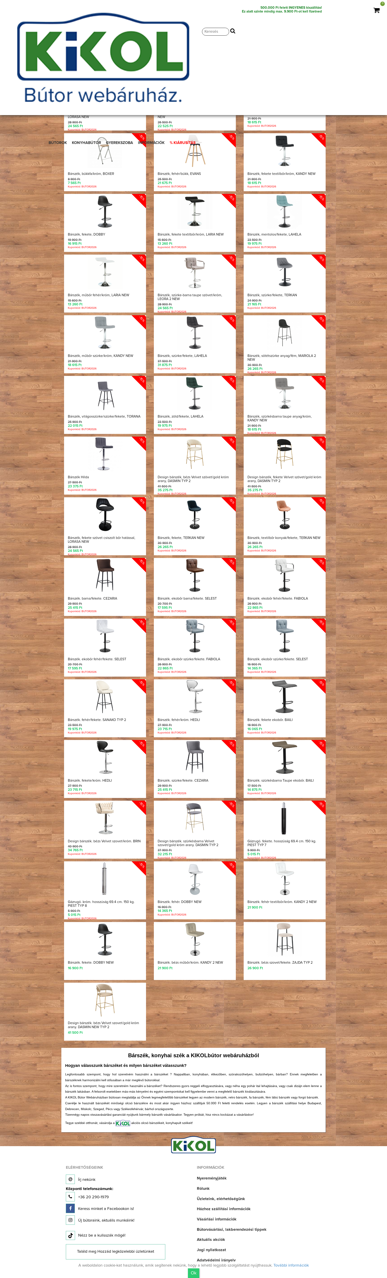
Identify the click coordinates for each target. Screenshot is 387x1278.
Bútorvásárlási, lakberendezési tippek (232, 1230)
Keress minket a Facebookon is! (105, 1209)
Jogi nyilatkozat (211, 1250)
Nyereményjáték (212, 1178)
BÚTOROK (58, 143)
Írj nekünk (86, 1180)
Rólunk (203, 1189)
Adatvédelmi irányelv (216, 1260)
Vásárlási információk (216, 1219)
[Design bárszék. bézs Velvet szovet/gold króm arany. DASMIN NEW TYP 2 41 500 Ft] (106, 985)
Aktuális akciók (211, 1240)
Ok (193, 1273)
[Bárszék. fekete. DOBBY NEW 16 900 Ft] (106, 925)
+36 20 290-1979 (89, 1193)
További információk (291, 1265)
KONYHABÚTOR (86, 143)
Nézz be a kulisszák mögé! (101, 1235)
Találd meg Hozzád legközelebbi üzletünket (115, 1252)
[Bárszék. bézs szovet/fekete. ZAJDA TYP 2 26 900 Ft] (281, 925)
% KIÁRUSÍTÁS (183, 143)
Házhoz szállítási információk (224, 1209)
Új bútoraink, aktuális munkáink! (105, 1220)
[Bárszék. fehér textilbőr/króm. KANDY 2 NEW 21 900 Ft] (281, 864)
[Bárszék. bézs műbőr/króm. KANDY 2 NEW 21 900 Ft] (194, 925)
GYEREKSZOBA (119, 143)
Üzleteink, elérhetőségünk (221, 1199)
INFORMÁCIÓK (151, 143)
